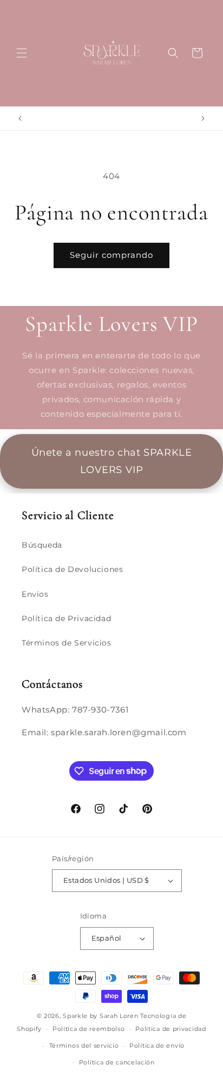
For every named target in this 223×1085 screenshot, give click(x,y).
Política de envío (157, 1045)
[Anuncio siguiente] (203, 118)
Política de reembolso (89, 1029)
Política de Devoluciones (72, 569)
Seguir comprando (111, 255)
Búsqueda (42, 545)
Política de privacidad (170, 1029)
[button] (22, 53)
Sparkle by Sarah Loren (100, 1016)
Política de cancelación (117, 1062)
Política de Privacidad (66, 618)
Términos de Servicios (67, 643)
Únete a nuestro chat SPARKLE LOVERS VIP (111, 461)
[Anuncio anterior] (20, 118)
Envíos (35, 594)
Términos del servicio (84, 1045)
